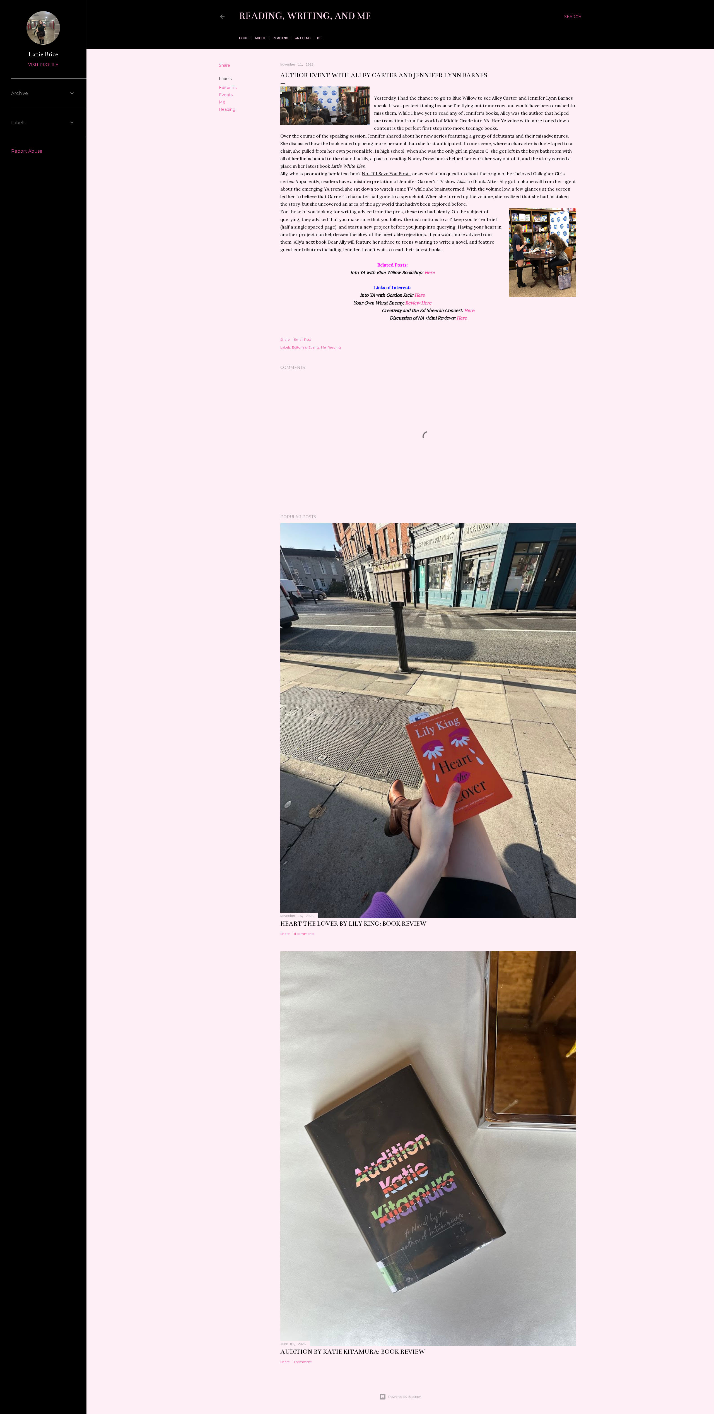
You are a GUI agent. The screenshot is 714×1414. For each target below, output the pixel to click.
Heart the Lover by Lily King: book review (353, 923)
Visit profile (43, 64)
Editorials (228, 87)
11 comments (304, 934)
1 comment (303, 1362)
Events (226, 94)
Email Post (302, 339)
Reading (280, 38)
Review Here (418, 303)
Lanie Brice (43, 54)
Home (243, 38)
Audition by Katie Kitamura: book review (352, 1351)
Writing (302, 38)
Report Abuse (26, 151)
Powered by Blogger (404, 1396)
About (260, 38)
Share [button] (224, 65)
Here (429, 272)
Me (319, 38)
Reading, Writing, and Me (305, 15)
